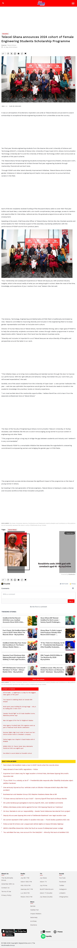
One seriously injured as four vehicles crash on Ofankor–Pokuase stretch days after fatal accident (35, 789)
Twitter (61, 885)
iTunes (60, 932)
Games (32, 906)
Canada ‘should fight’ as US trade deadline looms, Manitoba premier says (19, 715)
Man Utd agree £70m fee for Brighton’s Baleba (18, 721)
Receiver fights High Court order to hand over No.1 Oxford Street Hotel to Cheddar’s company (19, 734)
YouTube (62, 878)
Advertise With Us (7, 884)
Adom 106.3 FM (26, 882)
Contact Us (5, 888)
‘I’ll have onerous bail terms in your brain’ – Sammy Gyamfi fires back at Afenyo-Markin (35, 798)
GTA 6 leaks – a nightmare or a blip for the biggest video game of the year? (19, 694)
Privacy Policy (6, 895)
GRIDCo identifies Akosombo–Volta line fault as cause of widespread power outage (33, 828)
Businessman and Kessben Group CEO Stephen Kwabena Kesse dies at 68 (30, 794)
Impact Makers (35, 914)
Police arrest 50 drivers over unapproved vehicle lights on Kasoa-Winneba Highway (33, 824)
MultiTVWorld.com (46, 889)
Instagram (63, 889)
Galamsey (33, 917)
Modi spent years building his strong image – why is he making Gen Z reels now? (19, 708)
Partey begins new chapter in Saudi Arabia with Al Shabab (19, 741)
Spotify (49, 936)
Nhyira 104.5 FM (26, 897)
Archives (33, 921)
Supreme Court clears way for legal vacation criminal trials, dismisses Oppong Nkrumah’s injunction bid (35, 775)
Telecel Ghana (12, 529)
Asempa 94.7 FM (27, 889)
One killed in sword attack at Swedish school (17, 754)
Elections (33, 925)
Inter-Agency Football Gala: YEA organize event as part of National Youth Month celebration (19, 727)
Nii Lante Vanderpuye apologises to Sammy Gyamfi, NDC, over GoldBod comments (33, 803)
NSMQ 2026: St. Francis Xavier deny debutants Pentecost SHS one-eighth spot (18, 748)
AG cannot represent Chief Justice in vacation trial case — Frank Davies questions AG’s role (36, 820)
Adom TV (43, 882)
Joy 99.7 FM (25, 878)
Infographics (63, 897)
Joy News (43, 878)
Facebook (62, 882)
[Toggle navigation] (73, 3)
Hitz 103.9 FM (25, 885)
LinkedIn (62, 893)
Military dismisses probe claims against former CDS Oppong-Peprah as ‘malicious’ (33, 807)
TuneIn (48, 932)
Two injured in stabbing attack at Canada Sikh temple (17, 701)
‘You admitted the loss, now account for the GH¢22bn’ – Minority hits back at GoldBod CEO (36, 832)
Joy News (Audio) (46, 897)
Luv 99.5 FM (25, 893)
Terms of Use (6, 891)
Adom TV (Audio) (46, 893)
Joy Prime (43, 885)
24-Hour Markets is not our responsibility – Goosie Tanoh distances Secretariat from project (36, 811)
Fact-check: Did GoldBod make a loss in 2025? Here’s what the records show (31, 765)
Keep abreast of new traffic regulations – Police (20, 769)
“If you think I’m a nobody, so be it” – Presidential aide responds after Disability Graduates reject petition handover (38, 782)
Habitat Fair (34, 910)
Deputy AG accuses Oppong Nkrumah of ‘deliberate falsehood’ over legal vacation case (34, 815)
